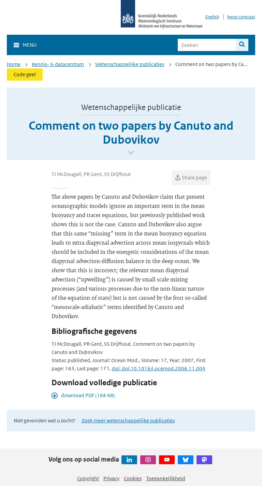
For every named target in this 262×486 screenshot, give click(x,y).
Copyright (88, 478)
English (212, 17)
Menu (30, 45)
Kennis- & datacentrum (58, 64)
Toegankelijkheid (165, 478)
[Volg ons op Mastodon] (204, 460)
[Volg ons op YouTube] (167, 460)
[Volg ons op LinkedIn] (129, 460)
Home (13, 64)
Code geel (25, 74)
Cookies (133, 478)
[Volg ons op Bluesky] (185, 460)
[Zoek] (242, 45)
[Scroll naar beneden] (131, 153)
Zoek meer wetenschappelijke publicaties (128, 420)
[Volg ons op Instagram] (148, 460)
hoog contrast (241, 17)
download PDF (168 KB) (88, 395)
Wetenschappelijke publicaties (129, 64)
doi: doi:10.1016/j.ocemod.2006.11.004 (158, 368)
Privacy (111, 478)
